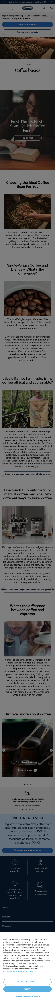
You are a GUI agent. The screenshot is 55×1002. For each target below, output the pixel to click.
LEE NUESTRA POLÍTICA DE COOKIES (19, 971)
